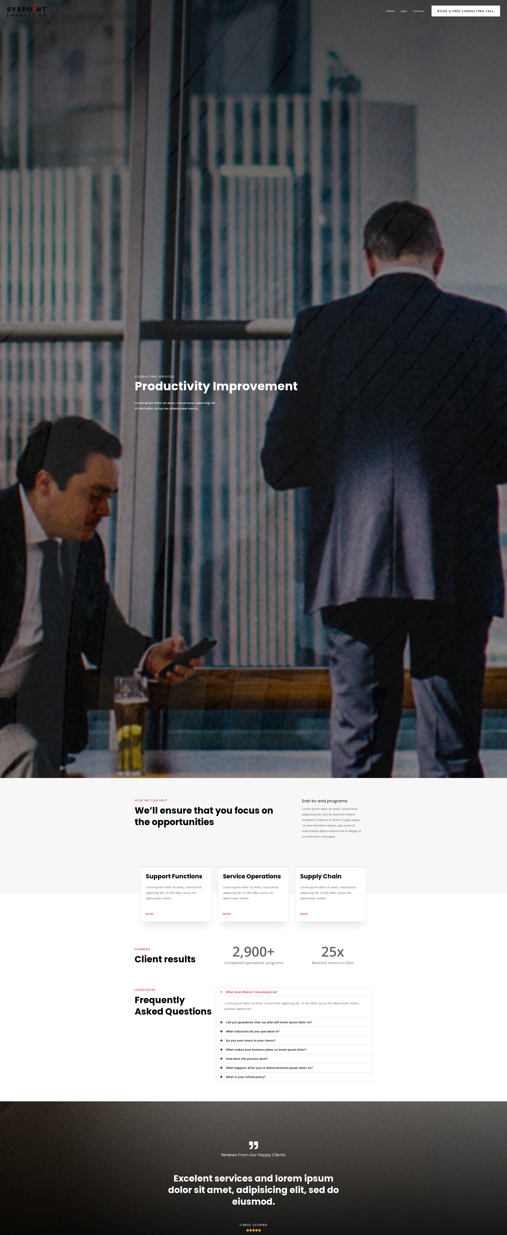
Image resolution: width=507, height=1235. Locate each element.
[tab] (294, 991)
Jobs (404, 11)
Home (390, 11)
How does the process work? (247, 1059)
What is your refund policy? (245, 1077)
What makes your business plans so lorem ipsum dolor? (266, 1049)
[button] (150, 914)
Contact (419, 11)
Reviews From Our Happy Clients (253, 1155)
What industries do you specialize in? (252, 1031)
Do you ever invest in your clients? (251, 1040)
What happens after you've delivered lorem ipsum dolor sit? (269, 1068)
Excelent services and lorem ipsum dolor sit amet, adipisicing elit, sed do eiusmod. (253, 1190)
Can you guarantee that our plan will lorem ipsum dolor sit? (269, 1022)
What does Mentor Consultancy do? (252, 992)
